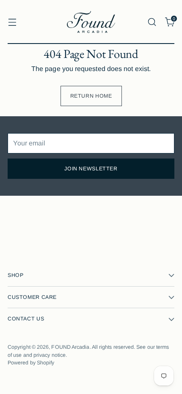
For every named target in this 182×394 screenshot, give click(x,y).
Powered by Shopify (31, 363)
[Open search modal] (151, 21)
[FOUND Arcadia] (91, 22)
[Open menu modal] (12, 21)
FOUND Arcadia (70, 347)
